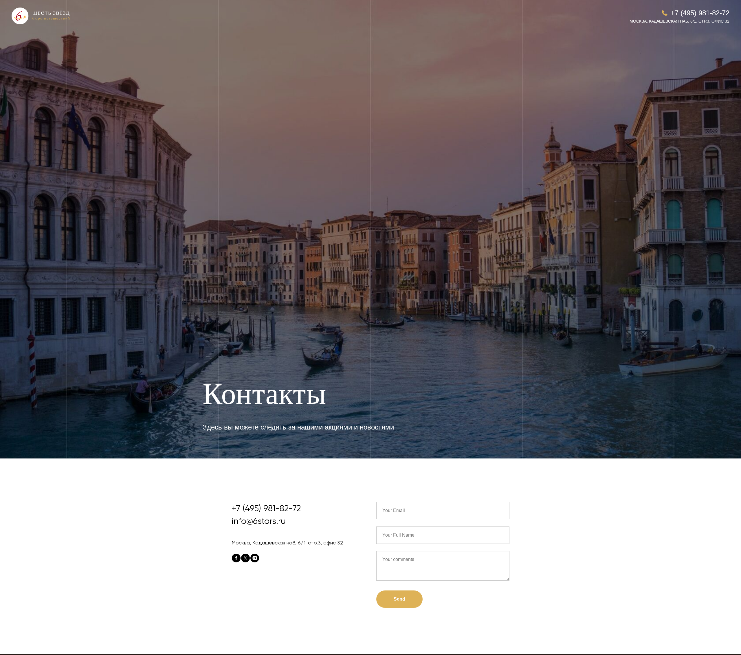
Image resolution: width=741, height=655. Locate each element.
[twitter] (245, 558)
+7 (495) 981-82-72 (700, 13)
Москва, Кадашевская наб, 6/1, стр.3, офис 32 (679, 21)
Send (399, 599)
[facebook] (236, 558)
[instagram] (254, 558)
